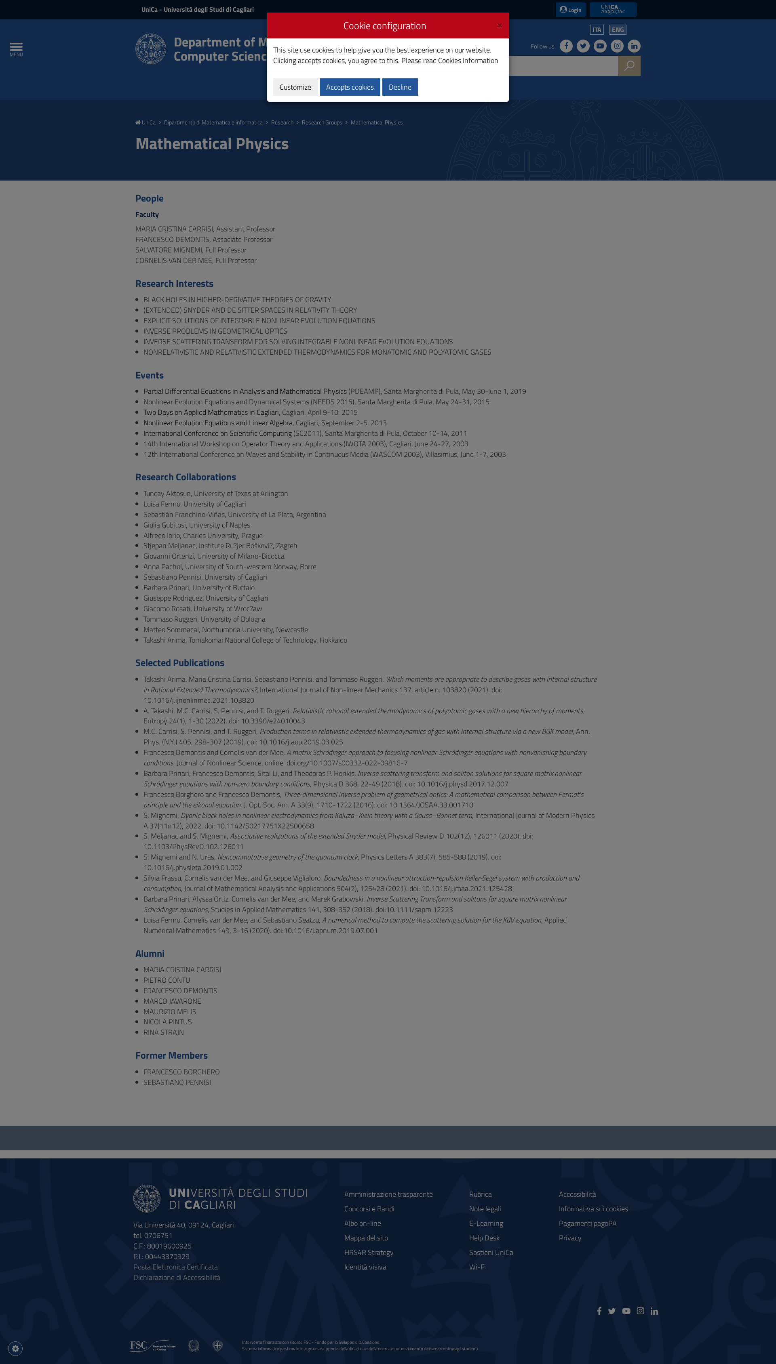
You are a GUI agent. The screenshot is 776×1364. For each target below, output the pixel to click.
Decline (400, 87)
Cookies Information (468, 60)
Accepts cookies (350, 87)
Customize (295, 87)
